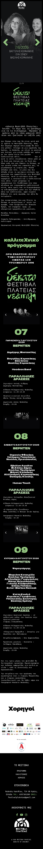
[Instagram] (26, 814)
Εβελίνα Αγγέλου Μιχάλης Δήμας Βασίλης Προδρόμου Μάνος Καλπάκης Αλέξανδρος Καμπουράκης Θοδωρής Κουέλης (21, 471)
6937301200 (24, 794)
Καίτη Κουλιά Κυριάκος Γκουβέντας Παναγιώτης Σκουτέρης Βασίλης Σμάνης (21, 597)
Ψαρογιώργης (21, 568)
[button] (5, 314)
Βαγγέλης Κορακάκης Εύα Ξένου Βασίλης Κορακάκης (21, 360)
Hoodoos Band (21, 369)
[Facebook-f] (17, 814)
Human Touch (21, 482)
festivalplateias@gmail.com (21, 797)
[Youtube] (21, 814)
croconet (25, 842)
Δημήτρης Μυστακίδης (21, 352)
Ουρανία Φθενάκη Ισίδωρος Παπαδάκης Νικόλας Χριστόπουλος (21, 457)
